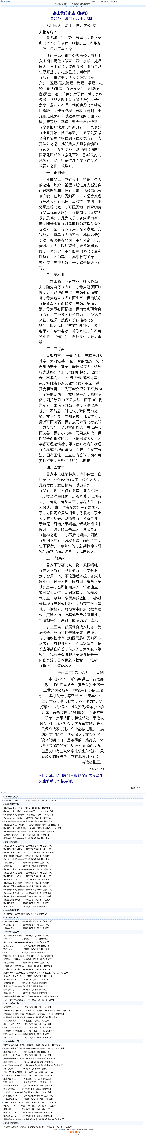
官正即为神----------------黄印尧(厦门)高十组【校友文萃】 (26, 907)
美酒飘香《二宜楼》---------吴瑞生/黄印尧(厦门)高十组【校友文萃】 (30, 800)
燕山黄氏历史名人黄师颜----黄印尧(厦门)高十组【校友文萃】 (28, 846)
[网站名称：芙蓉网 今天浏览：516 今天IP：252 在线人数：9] (74, 1132)
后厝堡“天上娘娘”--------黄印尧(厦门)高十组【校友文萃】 (26, 835)
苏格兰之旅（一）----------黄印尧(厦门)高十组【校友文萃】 (27, 949)
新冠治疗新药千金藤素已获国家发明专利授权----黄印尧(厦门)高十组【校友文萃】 (36, 973)
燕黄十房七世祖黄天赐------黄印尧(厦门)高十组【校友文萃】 (27, 856)
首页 (97, 1)
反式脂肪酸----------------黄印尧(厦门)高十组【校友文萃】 (26, 866)
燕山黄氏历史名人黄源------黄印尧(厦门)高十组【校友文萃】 (27, 849)
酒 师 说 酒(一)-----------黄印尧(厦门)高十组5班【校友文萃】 (27, 1092)
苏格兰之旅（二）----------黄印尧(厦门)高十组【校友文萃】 (27, 946)
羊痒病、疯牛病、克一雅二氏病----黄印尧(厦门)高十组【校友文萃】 (31, 1102)
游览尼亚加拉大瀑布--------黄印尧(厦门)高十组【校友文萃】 (27, 1007)
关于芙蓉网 (60, 1129)
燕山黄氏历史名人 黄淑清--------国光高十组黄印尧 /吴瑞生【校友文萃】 (32, 825)
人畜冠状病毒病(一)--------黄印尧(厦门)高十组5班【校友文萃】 (28, 1099)
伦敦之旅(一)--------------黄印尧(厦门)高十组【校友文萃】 (26, 993)
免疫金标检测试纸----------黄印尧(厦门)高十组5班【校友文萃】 (28, 1086)
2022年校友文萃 (12, 932)
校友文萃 (107, 1)
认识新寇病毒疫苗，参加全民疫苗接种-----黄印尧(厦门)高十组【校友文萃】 (34, 1048)
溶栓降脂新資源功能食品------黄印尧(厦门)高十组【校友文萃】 (28, 966)
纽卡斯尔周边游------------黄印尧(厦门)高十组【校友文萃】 (27, 980)
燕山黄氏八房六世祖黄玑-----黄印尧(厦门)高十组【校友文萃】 (28, 811)
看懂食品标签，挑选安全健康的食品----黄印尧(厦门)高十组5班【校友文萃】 (34, 1119)
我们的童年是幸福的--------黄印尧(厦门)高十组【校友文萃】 (27, 1038)
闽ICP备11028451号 (88, 1129)
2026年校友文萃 (12, 796)
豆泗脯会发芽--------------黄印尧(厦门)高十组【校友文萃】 (26, 863)
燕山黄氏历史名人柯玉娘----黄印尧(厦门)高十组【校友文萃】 (28, 893)
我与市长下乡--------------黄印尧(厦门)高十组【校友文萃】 (26, 925)
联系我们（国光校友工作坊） (73, 1129)
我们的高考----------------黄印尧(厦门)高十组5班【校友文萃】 (27, 1069)
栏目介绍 (65, 1129)
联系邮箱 (82, 1129)
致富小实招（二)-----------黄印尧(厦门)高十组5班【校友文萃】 (28, 1079)
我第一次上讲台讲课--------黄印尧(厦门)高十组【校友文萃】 (27, 1055)
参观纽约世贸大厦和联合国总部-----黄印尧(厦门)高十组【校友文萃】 (31, 1017)
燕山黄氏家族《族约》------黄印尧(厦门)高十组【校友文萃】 (27, 876)
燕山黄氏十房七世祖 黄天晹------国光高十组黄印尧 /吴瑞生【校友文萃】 (32, 828)
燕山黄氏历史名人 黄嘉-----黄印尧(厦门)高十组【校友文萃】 (27, 808)
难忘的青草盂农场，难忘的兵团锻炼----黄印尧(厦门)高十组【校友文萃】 (32, 1045)
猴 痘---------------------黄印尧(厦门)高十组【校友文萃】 (25, 953)
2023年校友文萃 (12, 917)
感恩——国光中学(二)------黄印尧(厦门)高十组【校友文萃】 (27, 1024)
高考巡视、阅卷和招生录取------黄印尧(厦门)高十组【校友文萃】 (29, 1031)
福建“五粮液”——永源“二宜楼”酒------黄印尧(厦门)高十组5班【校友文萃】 (33, 1065)
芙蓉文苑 (102, 1)
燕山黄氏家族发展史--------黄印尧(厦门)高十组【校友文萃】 (27, 896)
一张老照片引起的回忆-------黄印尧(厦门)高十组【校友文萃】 (28, 921)
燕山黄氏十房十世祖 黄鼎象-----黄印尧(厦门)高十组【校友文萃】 (29, 832)
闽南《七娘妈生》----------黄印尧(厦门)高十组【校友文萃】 (27, 859)
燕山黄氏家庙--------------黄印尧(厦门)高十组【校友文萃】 (26, 903)
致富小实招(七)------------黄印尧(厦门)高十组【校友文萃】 (26, 1034)
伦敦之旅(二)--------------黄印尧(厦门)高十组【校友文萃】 (26, 990)
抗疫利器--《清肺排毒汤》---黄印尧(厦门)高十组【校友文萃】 (28, 956)
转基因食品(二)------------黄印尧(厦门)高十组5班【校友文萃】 (28, 1113)
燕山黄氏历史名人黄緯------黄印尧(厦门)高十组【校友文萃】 (27, 883)
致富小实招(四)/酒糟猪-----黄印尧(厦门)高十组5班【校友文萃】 (29, 1072)
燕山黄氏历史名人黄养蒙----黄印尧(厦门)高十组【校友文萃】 (28, 890)
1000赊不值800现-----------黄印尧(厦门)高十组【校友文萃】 (27, 880)
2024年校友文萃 (115, 1)
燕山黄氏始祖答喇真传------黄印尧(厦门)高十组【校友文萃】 (27, 900)
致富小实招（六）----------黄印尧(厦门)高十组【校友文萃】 (27, 1052)
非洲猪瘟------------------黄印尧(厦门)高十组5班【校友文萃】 (27, 1109)
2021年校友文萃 (12, 1003)
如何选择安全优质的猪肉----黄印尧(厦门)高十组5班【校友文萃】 (29, 1059)
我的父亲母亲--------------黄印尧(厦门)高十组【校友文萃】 (26, 963)
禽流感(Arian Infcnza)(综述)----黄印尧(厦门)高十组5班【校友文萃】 (30, 1106)
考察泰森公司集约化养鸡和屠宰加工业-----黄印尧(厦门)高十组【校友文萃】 (34, 1014)
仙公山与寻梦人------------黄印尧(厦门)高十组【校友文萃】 (27, 1021)
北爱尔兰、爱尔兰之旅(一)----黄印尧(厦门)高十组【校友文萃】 (28, 976)
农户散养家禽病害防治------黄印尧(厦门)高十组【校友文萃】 (27, 936)
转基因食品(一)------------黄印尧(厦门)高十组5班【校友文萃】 (28, 1116)
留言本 (55, 1129)
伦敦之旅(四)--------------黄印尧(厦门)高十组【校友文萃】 (26, 983)
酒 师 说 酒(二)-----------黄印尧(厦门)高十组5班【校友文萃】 (27, 1089)
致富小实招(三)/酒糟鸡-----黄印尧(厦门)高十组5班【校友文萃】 (29, 1075)
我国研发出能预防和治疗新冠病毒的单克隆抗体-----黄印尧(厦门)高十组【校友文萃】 (37, 1011)
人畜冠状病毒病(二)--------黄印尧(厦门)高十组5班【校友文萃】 (28, 1096)
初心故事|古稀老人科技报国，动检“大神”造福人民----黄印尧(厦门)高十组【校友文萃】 (38, 1127)
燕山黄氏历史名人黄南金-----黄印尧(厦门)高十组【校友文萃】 (28, 815)
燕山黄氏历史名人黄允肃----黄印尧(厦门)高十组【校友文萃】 (28, 873)
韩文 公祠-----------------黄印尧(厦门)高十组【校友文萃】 (26, 939)
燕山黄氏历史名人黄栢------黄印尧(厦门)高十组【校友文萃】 (27, 886)
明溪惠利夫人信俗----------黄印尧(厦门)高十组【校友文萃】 (27, 838)
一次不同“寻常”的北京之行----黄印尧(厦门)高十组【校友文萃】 (29, 1000)
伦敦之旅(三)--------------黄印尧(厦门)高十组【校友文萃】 (26, 986)
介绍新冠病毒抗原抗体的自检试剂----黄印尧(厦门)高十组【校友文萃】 (31, 996)
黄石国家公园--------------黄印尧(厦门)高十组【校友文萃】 (26, 942)
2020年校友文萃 (12, 1041)
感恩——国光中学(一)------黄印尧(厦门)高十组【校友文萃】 (27, 1027)
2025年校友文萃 (12, 804)
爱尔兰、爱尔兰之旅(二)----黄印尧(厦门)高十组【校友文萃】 (27, 969)
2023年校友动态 (12, 910)
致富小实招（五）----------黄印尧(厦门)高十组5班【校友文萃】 (28, 1062)
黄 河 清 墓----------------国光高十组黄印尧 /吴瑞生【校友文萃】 (28, 821)
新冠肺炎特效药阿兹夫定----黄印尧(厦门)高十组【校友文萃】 (28, 959)
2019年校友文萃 (12, 1123)
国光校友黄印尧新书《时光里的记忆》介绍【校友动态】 (26, 914)
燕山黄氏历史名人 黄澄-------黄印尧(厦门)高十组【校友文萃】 (28, 869)
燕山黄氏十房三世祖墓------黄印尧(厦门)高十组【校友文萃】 (27, 818)
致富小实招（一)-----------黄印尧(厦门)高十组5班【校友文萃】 (28, 1082)
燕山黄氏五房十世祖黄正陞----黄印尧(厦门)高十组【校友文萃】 (29, 853)
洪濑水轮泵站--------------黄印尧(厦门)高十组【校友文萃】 (26, 928)
